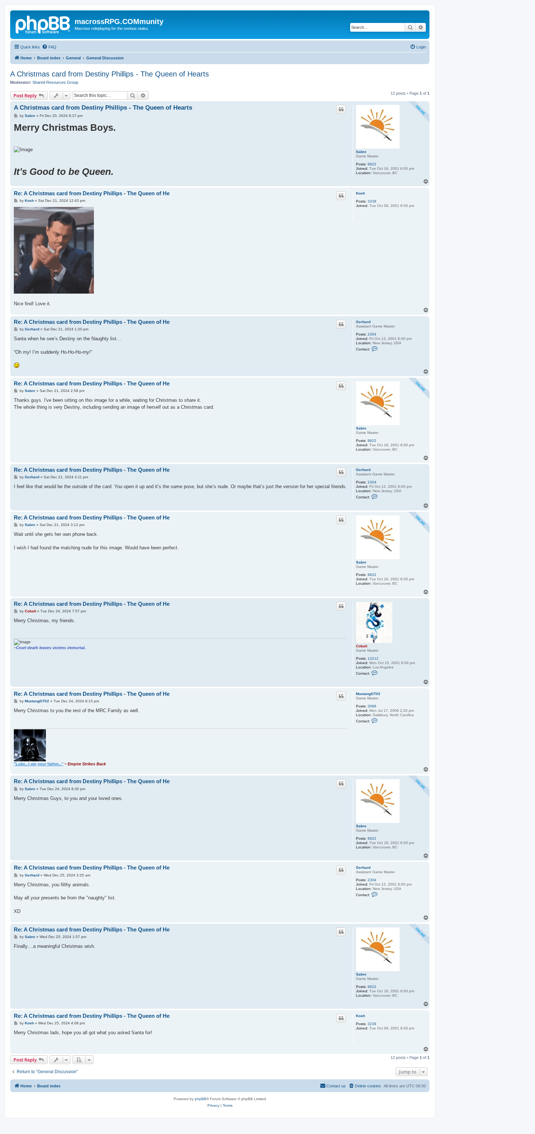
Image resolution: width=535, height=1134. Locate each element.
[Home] (43, 23)
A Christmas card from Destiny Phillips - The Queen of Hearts (109, 74)
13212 (373, 658)
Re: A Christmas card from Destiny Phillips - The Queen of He (92, 193)
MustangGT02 (368, 694)
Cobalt (361, 646)
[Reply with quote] (341, 109)
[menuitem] (49, 47)
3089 (372, 706)
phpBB (200, 1099)
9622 (372, 164)
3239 (372, 201)
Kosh (360, 193)
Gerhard (363, 322)
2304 (372, 334)
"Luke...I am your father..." (38, 764)
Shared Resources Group (55, 82)
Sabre (361, 152)
